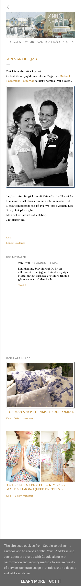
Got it (55, 581)
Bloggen (13, 42)
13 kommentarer (23, 495)
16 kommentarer (23, 418)
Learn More (33, 581)
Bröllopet (20, 242)
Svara (22, 285)
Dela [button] (8, 237)
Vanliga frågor (50, 42)
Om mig (29, 42)
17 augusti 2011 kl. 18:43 (44, 262)
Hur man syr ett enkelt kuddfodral (40, 412)
